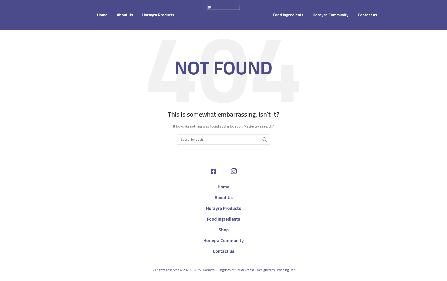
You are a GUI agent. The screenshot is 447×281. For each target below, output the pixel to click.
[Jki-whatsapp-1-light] (223, 171)
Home (102, 15)
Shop (224, 229)
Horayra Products (158, 15)
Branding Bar (285, 270)
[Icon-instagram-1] (234, 171)
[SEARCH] (264, 139)
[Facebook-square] (213, 171)
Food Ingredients (288, 15)
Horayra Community (331, 15)
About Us (125, 15)
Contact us (367, 15)
